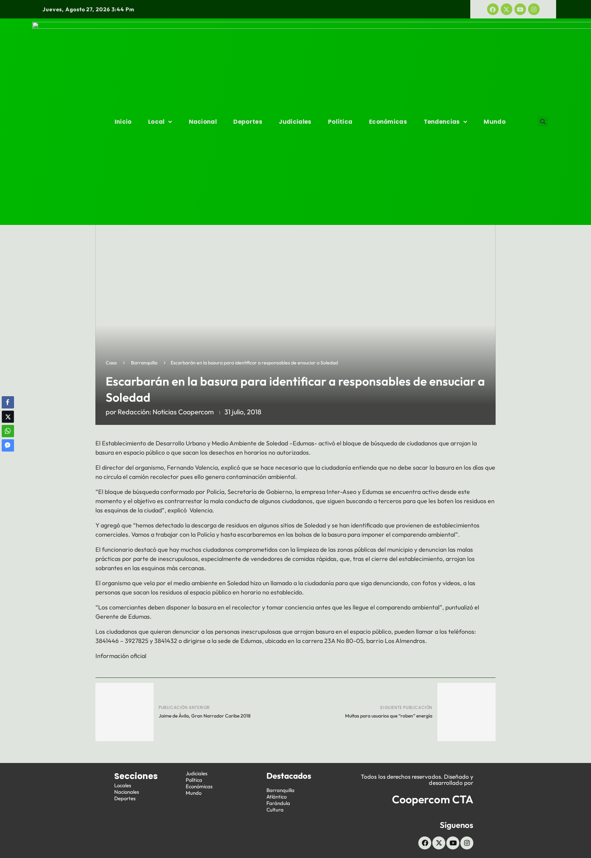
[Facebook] (493, 9)
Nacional (203, 122)
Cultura (275, 809)
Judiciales (295, 122)
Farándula (278, 803)
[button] (543, 122)
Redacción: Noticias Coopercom (166, 411)
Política (340, 122)
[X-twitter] (506, 9)
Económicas (388, 122)
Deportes (247, 122)
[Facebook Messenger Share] (8, 445)
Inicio (123, 122)
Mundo (494, 122)
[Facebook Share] (8, 402)
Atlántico (276, 796)
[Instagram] (534, 9)
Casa (111, 363)
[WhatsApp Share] (8, 431)
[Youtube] (520, 9)
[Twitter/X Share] (8, 417)
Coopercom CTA (432, 799)
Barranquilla (144, 363)
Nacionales (126, 792)
